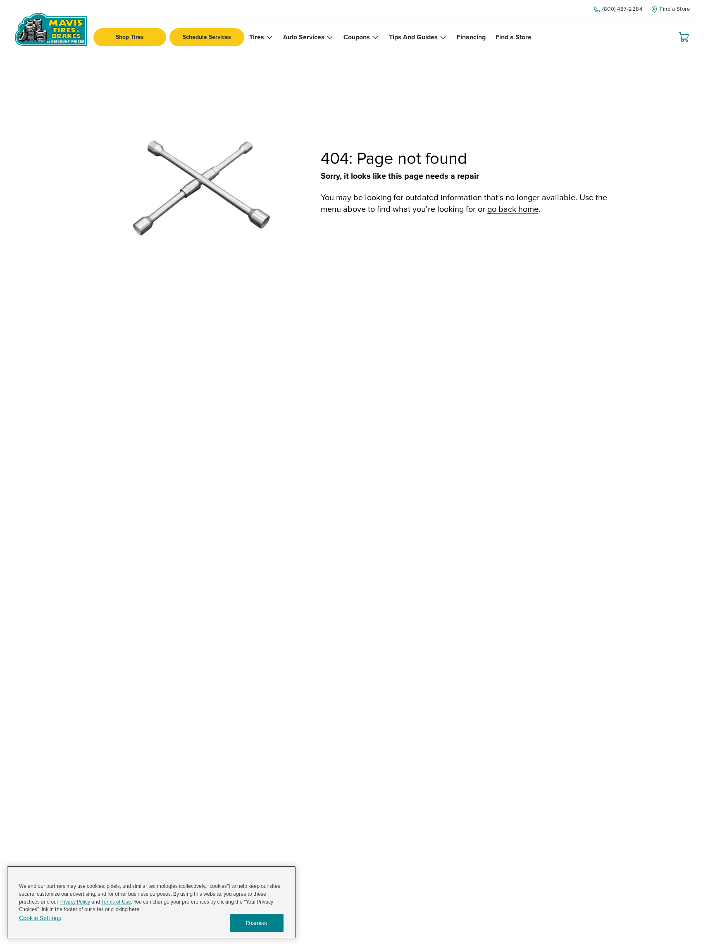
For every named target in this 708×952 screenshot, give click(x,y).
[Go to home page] (50, 29)
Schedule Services (207, 37)
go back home (513, 209)
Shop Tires (130, 37)
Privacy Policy (75, 902)
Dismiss (256, 923)
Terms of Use (116, 902)
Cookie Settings (40, 918)
